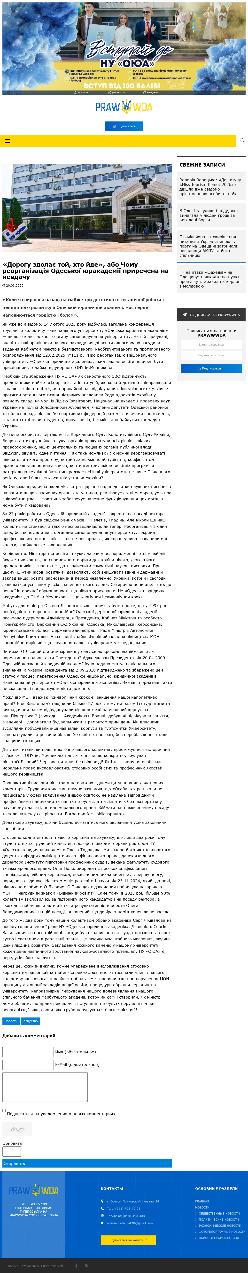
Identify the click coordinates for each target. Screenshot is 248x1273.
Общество (30, 1021)
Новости (11, 1021)
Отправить (14, 1163)
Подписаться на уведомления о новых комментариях (61, 1113)
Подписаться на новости (126, 1240)
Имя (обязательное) (75, 1051)
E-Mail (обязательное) (77, 1064)
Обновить (12, 1143)
